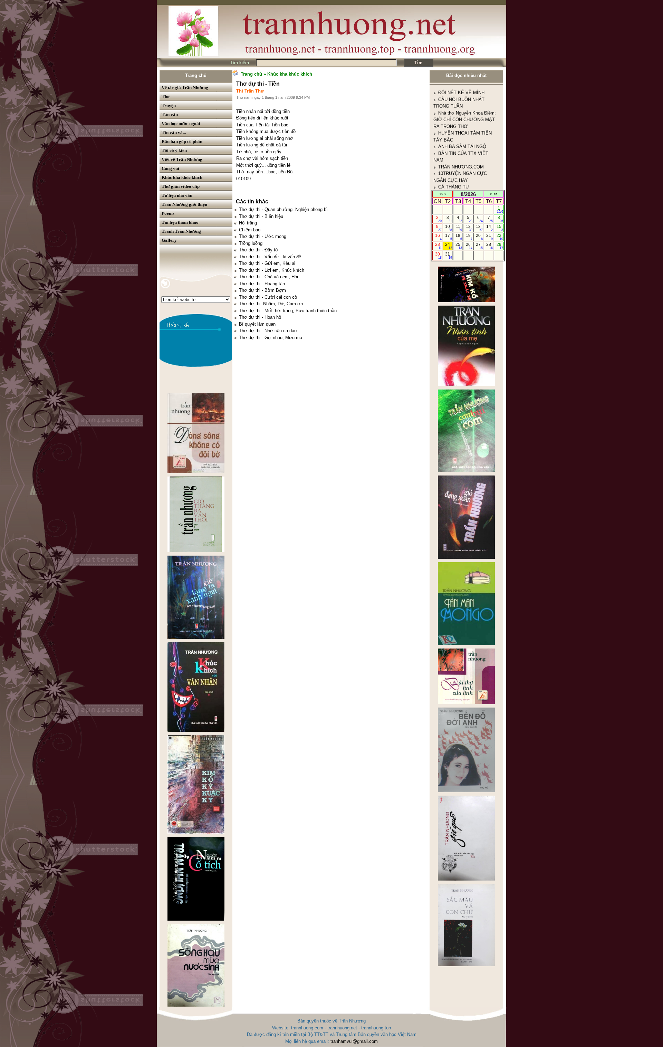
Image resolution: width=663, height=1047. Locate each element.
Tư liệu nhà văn (177, 195)
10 (448, 228)
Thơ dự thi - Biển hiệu (261, 216)
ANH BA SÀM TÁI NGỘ (462, 104)
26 (469, 246)
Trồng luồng (250, 243)
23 (438, 246)
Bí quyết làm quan (257, 324)
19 (469, 237)
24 (448, 246)
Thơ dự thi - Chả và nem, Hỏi (268, 276)
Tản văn (170, 114)
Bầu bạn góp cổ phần (182, 141)
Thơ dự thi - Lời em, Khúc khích (271, 270)
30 (438, 255)
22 (500, 237)
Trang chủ (195, 75)
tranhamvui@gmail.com (354, 1041)
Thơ (166, 96)
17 (448, 237)
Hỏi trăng (248, 222)
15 (500, 228)
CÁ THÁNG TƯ (453, 144)
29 (500, 246)
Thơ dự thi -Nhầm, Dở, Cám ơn (271, 303)
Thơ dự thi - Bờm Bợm (262, 290)
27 (479, 246)
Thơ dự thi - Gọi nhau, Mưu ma (270, 337)
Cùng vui (170, 168)
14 (489, 228)
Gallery (169, 240)
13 (479, 228)
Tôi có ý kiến (174, 150)
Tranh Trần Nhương (181, 231)
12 (469, 228)
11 (459, 228)
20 (479, 237)
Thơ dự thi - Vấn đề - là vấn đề (270, 256)
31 (448, 255)
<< (441, 194)
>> (495, 194)
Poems (168, 213)
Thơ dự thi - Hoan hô (260, 317)
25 (458, 246)
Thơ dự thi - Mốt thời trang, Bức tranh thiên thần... (290, 310)
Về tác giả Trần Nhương (185, 87)
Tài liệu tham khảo (180, 222)
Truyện (169, 105)
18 (458, 237)
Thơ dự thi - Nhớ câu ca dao (268, 330)
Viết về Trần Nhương (182, 159)
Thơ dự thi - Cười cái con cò (268, 297)
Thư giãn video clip (181, 186)
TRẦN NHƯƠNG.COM (461, 124)
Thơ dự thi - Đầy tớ (258, 249)
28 (489, 246)
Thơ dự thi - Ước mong (262, 236)
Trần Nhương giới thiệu (184, 204)
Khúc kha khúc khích (182, 177)
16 (438, 237)
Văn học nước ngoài (181, 123)
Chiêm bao (249, 229)
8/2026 (468, 194)
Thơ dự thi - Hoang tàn (262, 283)
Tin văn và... (174, 132)
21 (489, 237)
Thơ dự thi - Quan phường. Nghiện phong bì (283, 209)
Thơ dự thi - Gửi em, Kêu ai (267, 263)
